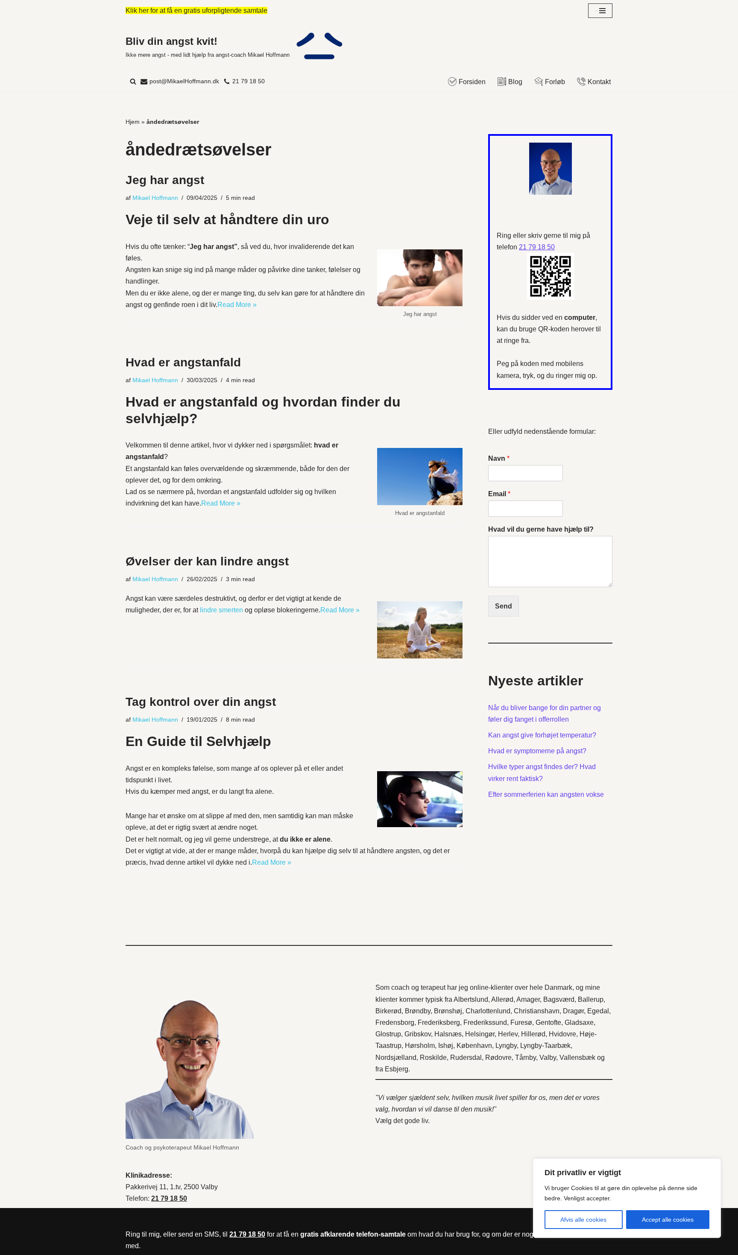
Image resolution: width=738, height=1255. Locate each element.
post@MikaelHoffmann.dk (184, 81)
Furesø (521, 1022)
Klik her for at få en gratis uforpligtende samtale (196, 10)
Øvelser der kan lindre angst (207, 561)
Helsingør (480, 1034)
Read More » (237, 304)
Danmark (558, 987)
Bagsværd (558, 999)
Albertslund (471, 999)
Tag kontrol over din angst (201, 701)
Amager (528, 999)
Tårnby (525, 1057)
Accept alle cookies (668, 1219)
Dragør (573, 1011)
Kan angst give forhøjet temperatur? (542, 735)
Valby (547, 1057)
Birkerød (388, 1011)
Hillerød (533, 1034)
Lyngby (506, 1045)
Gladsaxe (579, 1022)
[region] (627, 1198)
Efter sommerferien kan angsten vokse (546, 794)
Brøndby (417, 1011)
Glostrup (388, 1034)
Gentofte (548, 1022)
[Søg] (133, 81)
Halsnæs (448, 1034)
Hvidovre (562, 1034)
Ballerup (590, 999)
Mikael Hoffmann (155, 197)
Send (503, 606)
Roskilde (433, 1057)
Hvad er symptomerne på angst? (537, 751)
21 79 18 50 (248, 81)
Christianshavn (536, 1011)
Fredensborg (394, 1022)
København (474, 1045)
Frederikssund (485, 1022)
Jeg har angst (165, 180)
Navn (499, 458)
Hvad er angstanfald (183, 362)
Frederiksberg (439, 1022)
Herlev (508, 1034)
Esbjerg (396, 1069)
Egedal (598, 1011)
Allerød (502, 999)
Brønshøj (448, 1011)
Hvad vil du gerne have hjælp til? (541, 529)
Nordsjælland (395, 1057)
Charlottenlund (488, 1011)
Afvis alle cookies (583, 1219)
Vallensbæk (577, 1057)
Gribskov (417, 1034)
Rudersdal (466, 1057)
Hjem (133, 121)
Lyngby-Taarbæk (545, 1045)
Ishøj (445, 1045)
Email (499, 493)
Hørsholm (420, 1045)
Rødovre (498, 1057)
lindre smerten (221, 610)
